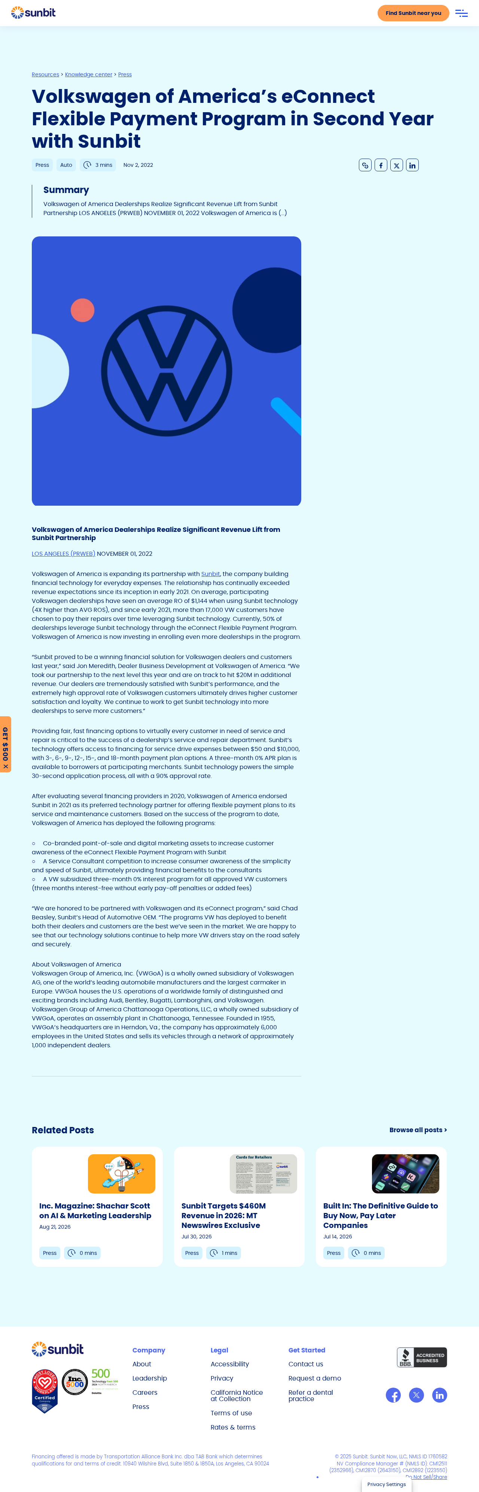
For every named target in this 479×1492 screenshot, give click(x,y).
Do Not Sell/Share (426, 1477)
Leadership (149, 1378)
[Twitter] (416, 1395)
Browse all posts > (418, 1129)
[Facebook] (393, 1395)
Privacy (222, 1378)
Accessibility (230, 1364)
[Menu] (461, 13)
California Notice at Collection (237, 1395)
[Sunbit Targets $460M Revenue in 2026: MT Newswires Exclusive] (239, 1207)
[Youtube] (439, 1395)
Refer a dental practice (311, 1395)
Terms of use (231, 1413)
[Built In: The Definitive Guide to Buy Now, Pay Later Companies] (381, 1207)
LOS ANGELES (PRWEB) (63, 553)
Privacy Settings (386, 1484)
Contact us (306, 1364)
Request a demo (315, 1378)
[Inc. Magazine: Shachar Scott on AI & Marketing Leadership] (97, 1207)
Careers (145, 1392)
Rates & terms (233, 1427)
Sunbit (210, 574)
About (141, 1364)
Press (140, 1406)
